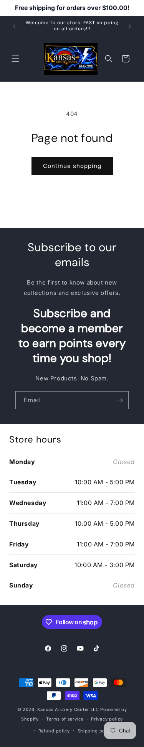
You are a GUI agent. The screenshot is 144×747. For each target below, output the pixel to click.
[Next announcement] (129, 26)
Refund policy (54, 731)
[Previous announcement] (14, 26)
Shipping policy (96, 731)
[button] (15, 58)
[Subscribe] (119, 400)
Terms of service (64, 719)
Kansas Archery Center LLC (68, 709)
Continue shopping (72, 165)
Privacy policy (107, 719)
